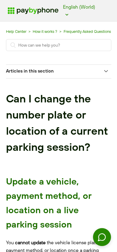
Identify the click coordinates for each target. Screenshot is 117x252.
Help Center (16, 31)
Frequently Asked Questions (87, 31)
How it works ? (45, 31)
